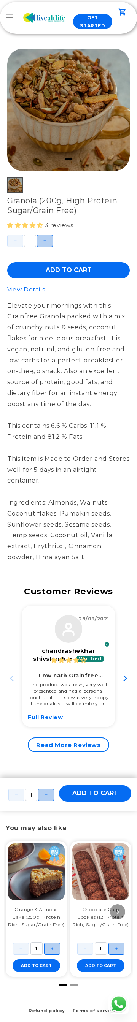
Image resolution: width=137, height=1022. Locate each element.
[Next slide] (125, 678)
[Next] (117, 911)
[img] (69, 660)
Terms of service (94, 1010)
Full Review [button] (45, 717)
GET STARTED (92, 22)
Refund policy (47, 1010)
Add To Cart (69, 270)
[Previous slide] (12, 678)
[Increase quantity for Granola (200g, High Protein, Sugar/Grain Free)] (45, 241)
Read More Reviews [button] (68, 744)
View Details (26, 289)
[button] (9, 17)
